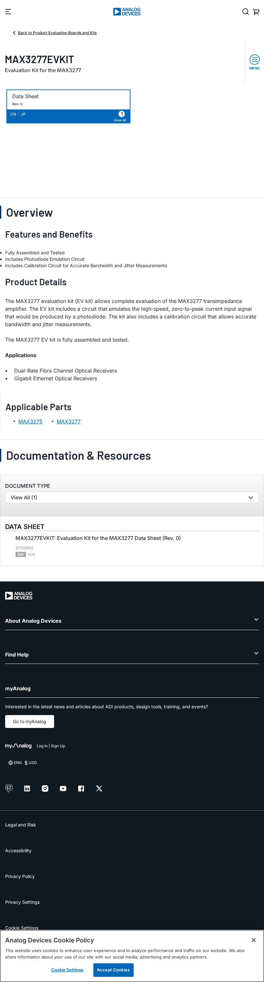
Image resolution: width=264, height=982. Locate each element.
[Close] (254, 940)
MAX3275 (30, 421)
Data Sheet (25, 96)
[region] (132, 956)
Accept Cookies (113, 969)
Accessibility (18, 850)
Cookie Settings (21, 927)
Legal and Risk (20, 824)
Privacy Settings (22, 902)
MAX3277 (68, 421)
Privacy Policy (20, 876)
